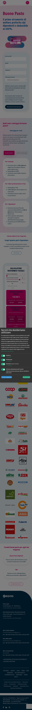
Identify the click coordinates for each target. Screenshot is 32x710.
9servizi (8, 357)
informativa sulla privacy (7, 351)
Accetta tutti (26, 377)
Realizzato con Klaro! (25, 380)
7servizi (8, 361)
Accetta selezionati (7, 377)
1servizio (9, 365)
